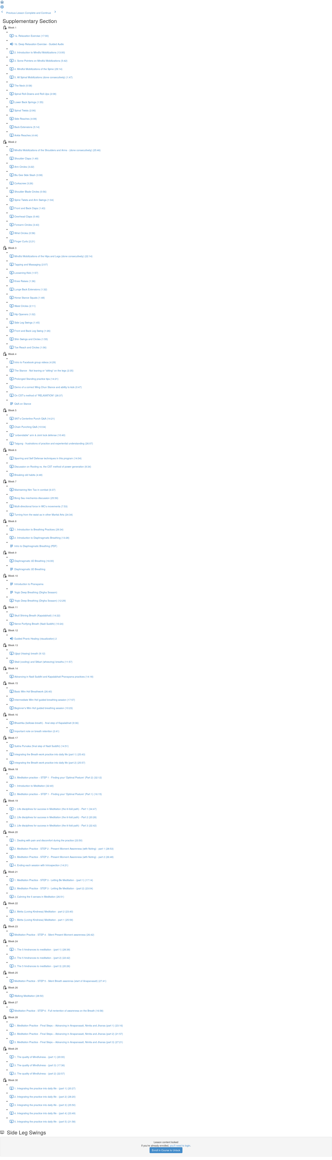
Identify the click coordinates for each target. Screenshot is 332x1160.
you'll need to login (180, 1145)
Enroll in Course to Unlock (166, 1150)
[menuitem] (2, 8)
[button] (2, 3)
